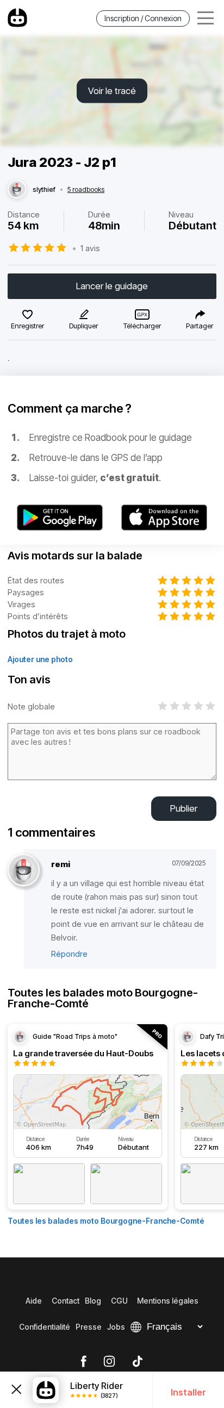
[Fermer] (16, 1389)
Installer (188, 1392)
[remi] (24, 870)
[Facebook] (83, 1361)
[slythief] (17, 190)
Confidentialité (44, 1326)
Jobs (116, 1326)
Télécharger (142, 325)
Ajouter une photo (40, 659)
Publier (183, 808)
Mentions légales (167, 1300)
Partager (199, 325)
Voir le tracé (112, 90)
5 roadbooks (85, 189)
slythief (44, 189)
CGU (119, 1300)
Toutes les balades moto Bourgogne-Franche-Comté (106, 1220)
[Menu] (205, 18)
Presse (89, 1326)
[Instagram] (109, 1361)
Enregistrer (27, 325)
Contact (65, 1300)
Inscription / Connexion (143, 18)
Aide (34, 1300)
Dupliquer (83, 325)
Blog (93, 1300)
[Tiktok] (138, 1361)
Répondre (69, 954)
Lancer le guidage (112, 286)
